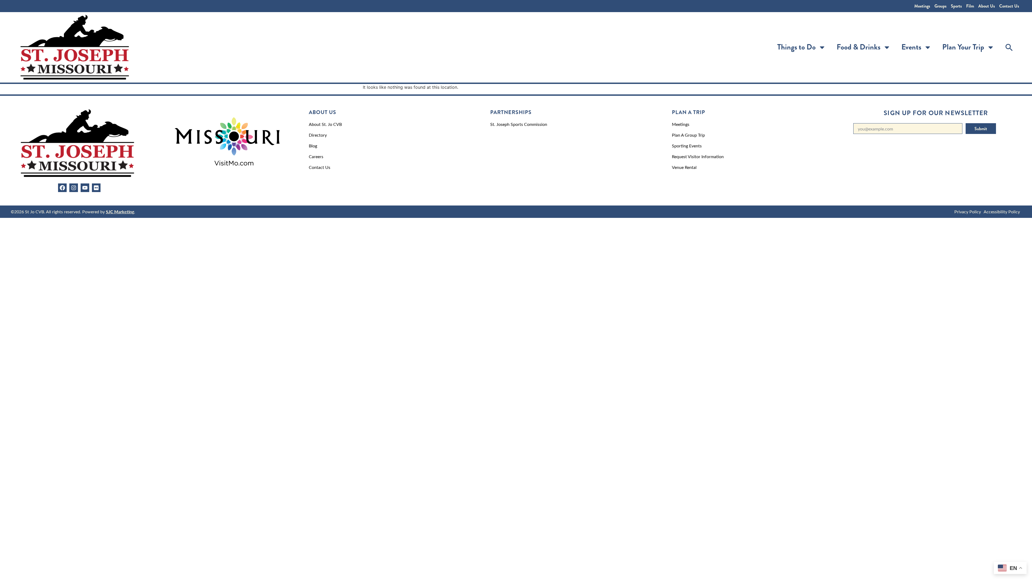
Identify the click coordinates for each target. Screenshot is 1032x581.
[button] (1009, 47)
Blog (313, 145)
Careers (316, 156)
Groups (940, 6)
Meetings (922, 6)
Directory (318, 135)
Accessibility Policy (1002, 211)
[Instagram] (73, 187)
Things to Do (796, 47)
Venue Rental (684, 167)
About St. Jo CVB (325, 124)
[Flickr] (96, 187)
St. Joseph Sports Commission (518, 124)
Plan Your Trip (963, 47)
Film (970, 6)
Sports (956, 6)
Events (911, 47)
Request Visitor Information (698, 156)
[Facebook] (62, 187)
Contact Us (1009, 6)
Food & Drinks (858, 47)
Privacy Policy (967, 211)
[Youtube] (85, 187)
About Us (986, 6)
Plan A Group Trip (688, 135)
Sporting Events (687, 145)
